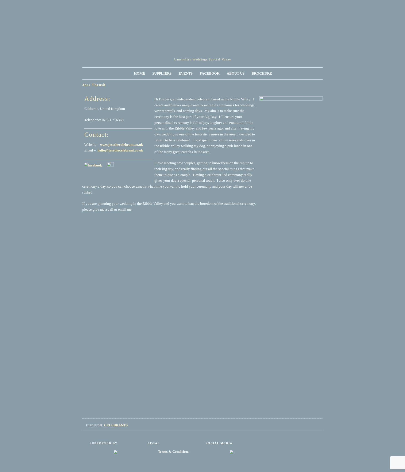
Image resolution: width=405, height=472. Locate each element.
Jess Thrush (93, 85)
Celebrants (116, 425)
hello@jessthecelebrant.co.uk (120, 150)
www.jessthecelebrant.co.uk (121, 145)
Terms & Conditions (173, 452)
